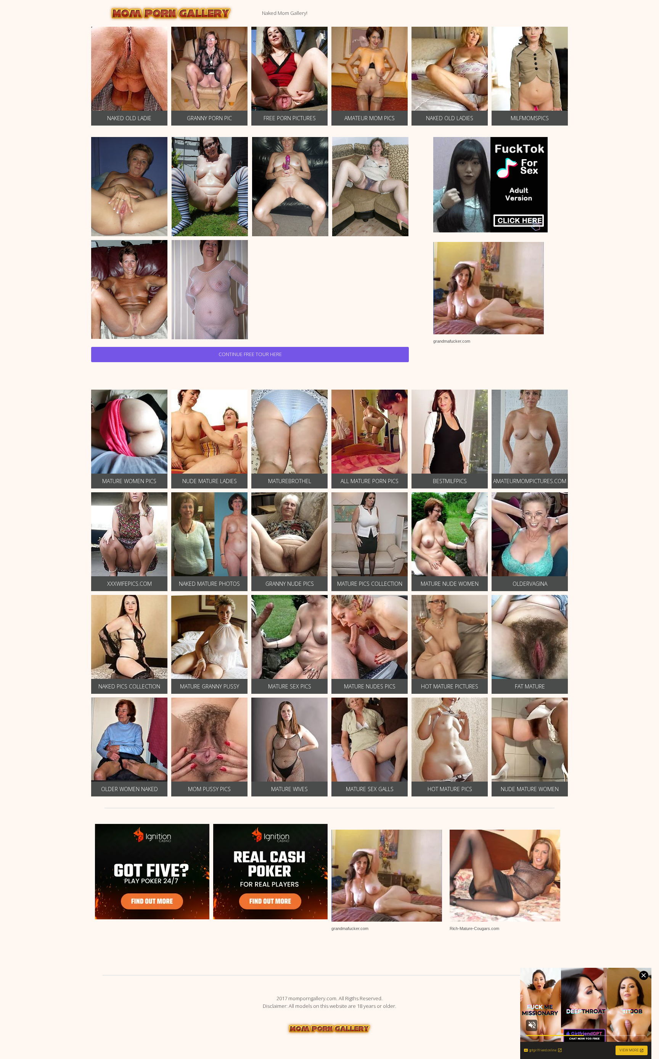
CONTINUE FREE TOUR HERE (250, 354)
